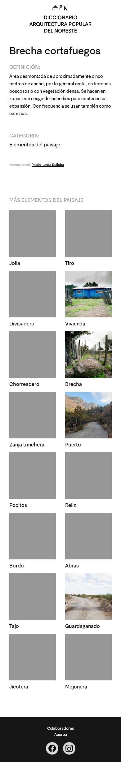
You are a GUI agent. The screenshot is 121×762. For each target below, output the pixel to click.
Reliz (70, 504)
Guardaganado (82, 625)
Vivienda (75, 323)
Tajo (14, 625)
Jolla (14, 262)
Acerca (60, 734)
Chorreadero (24, 383)
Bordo (16, 565)
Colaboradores (60, 727)
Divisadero (21, 323)
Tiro (69, 262)
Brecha (73, 383)
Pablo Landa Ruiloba (48, 164)
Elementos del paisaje (34, 144)
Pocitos (18, 504)
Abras (72, 565)
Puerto (73, 444)
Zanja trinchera (26, 444)
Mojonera (76, 686)
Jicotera (18, 686)
